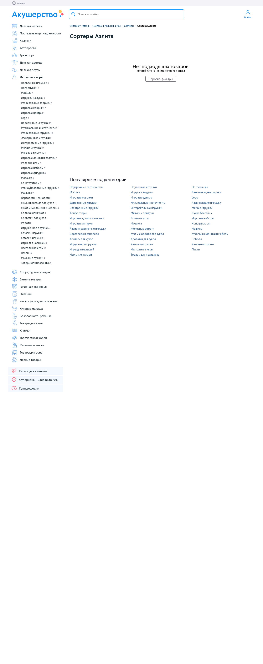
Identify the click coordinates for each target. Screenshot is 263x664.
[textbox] (126, 14)
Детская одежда (31, 62)
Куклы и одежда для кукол (39, 202)
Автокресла (28, 48)
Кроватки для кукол (34, 217)
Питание (26, 294)
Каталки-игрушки (32, 237)
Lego (25, 117)
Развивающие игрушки (37, 132)
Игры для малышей (34, 242)
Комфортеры (78, 213)
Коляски (25, 40)
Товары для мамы (31, 323)
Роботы (26, 222)
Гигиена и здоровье (33, 286)
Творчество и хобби (33, 338)
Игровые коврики (33, 107)
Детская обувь (30, 70)
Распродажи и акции (33, 371)
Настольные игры (33, 247)
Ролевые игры (31, 162)
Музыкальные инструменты (39, 127)
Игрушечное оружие (35, 227)
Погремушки (30, 87)
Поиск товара (73, 14)
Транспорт (27, 55)
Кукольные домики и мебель (40, 207)
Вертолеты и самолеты (36, 197)
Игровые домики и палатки (39, 157)
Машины (27, 192)
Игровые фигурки (33, 172)
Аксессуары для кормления (39, 301)
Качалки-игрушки (32, 232)
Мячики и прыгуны (33, 152)
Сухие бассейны (202, 213)
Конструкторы (31, 182)
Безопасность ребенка (36, 316)
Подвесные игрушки (35, 82)
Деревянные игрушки (36, 122)
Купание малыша (31, 308)
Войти (247, 17)
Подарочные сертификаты (86, 187)
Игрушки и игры (31, 77)
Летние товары (30, 359)
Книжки (25, 330)
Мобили (27, 92)
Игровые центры (32, 112)
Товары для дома (31, 352)
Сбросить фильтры (161, 79)
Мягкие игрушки (32, 147)
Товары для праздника (36, 262)
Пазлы (26, 252)
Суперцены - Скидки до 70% (38, 379)
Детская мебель (31, 26)
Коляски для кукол (33, 212)
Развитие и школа (32, 345)
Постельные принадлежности (40, 33)
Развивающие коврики (36, 102)
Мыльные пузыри (33, 257)
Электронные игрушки (36, 137)
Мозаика (27, 177)
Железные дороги (142, 228)
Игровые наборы (33, 167)
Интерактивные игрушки (37, 142)
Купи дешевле (29, 388)
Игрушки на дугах (33, 97)
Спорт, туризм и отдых (35, 272)
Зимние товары (30, 279)
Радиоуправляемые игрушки (40, 187)
